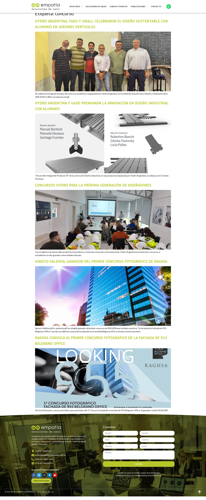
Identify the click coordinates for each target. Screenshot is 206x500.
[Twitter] (39, 475)
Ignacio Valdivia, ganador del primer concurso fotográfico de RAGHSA (101, 261)
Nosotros (75, 6)
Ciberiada (50, 492)
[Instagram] (44, 475)
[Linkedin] (49, 475)
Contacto (156, 6)
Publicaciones (138, 6)
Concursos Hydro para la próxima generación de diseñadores (93, 185)
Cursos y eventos (118, 6)
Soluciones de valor (96, 6)
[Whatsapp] (168, 6)
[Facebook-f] (33, 475)
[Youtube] (55, 475)
